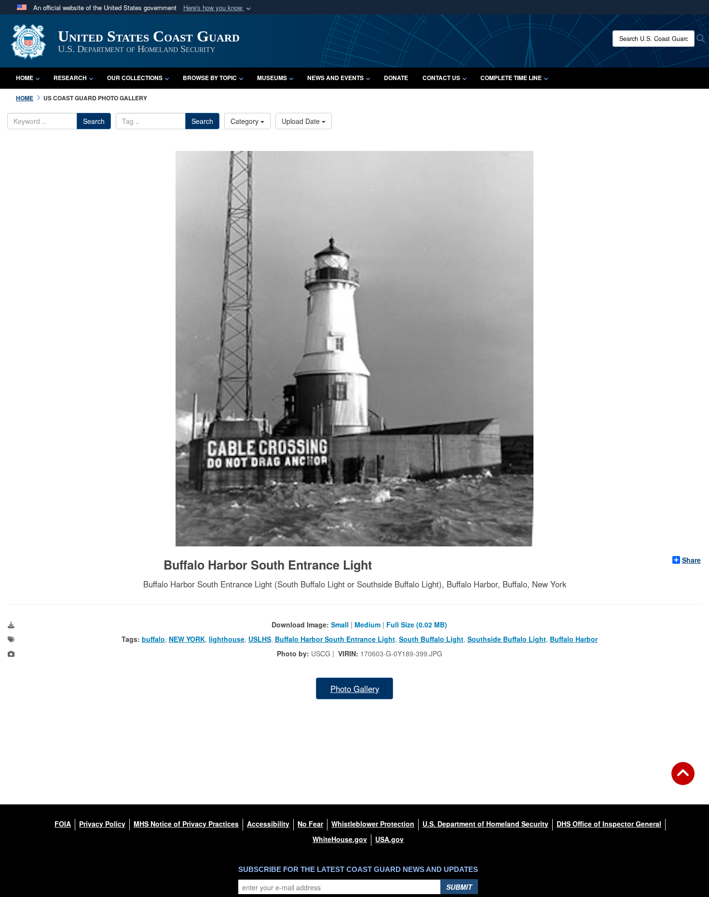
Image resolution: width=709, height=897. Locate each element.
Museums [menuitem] (272, 77)
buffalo (153, 639)
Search (94, 121)
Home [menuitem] (24, 77)
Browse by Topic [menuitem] (210, 77)
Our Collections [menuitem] (135, 77)
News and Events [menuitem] (335, 77)
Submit (459, 887)
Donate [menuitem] (396, 77)
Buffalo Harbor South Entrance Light (335, 639)
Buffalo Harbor (574, 639)
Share (691, 560)
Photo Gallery (354, 688)
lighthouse (227, 639)
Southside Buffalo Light (506, 639)
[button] (218, 8)
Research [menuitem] (70, 77)
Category (245, 121)
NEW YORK (187, 639)
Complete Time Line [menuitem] (511, 77)
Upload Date (302, 121)
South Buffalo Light (431, 639)
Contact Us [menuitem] (441, 77)
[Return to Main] (683, 779)
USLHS (259, 639)
